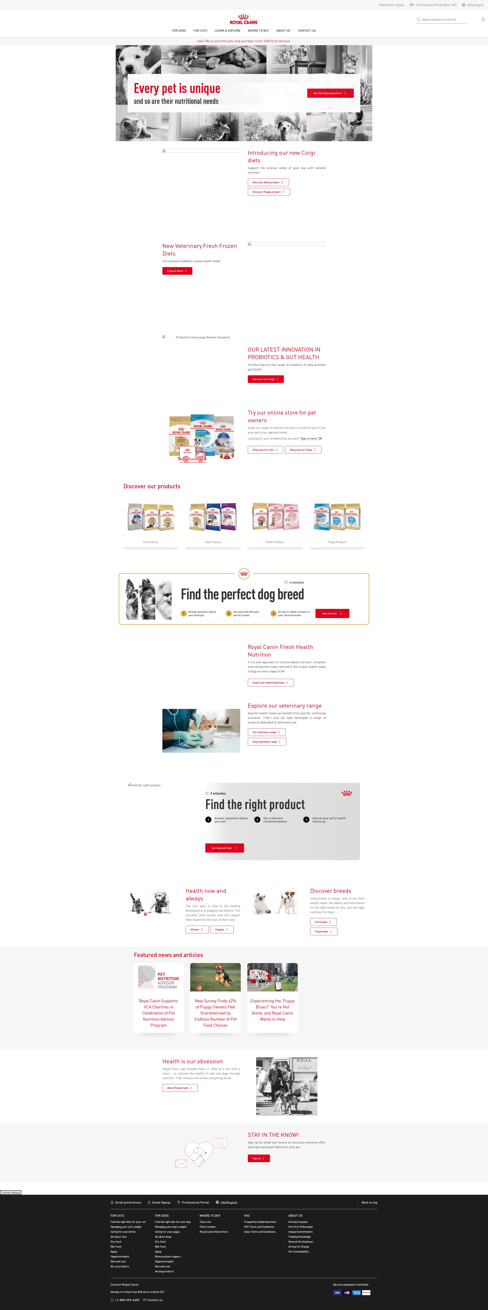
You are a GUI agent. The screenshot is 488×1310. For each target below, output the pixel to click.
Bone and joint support (168, 1258)
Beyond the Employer (300, 1243)
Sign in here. (309, 438)
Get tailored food (222, 848)
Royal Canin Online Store (214, 1234)
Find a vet (205, 1224)
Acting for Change (298, 1248)
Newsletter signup (391, 5)
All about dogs (163, 1238)
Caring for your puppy (167, 1234)
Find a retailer (208, 1229)
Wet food (116, 1248)
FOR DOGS (162, 1218)
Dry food (116, 1243)
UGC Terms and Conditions (259, 1229)
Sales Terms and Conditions (260, 1234)
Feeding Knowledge (299, 1238)
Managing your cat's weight (126, 1229)
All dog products (164, 1273)
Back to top (369, 1205)
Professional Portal (195, 1205)
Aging (114, 1253)
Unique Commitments (300, 1234)
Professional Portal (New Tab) (436, 5)
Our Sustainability (298, 1253)
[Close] (482, 1303)
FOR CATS (117, 1218)
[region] (244, 1303)
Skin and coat (118, 1263)
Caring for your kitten (123, 1234)
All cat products (120, 1268)
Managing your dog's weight (170, 1229)
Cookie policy (191, 1302)
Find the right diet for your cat (128, 1224)
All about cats (119, 1238)
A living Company (298, 1224)
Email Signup (161, 1205)
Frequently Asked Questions (260, 1224)
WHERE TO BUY (210, 1218)
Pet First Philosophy (300, 1229)
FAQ (246, 1218)
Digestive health (120, 1258)
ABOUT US (295, 1218)
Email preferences (128, 1205)
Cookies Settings (14, 1193)
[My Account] (483, 18)
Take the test (329, 613)
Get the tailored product (328, 93)
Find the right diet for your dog (172, 1224)
